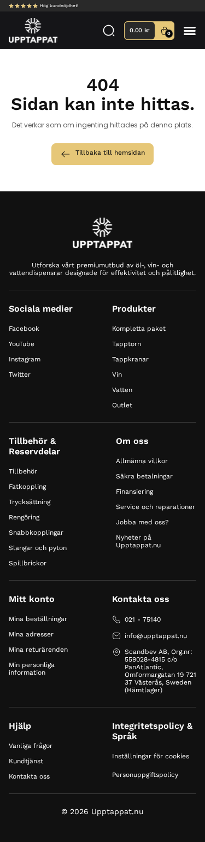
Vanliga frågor (30, 746)
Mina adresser (31, 634)
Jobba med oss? (142, 522)
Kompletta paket (139, 328)
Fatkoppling (27, 486)
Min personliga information (32, 668)
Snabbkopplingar (36, 532)
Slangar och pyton (38, 548)
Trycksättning (29, 502)
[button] (189, 30)
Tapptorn (126, 344)
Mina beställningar (38, 619)
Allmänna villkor (142, 461)
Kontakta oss (29, 776)
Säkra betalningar (144, 476)
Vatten (122, 390)
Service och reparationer (155, 507)
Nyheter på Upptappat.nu (138, 541)
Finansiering (134, 491)
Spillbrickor (27, 563)
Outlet (122, 405)
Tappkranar (130, 359)
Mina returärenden (38, 649)
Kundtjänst (26, 761)
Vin (117, 374)
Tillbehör (23, 471)
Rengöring (24, 517)
